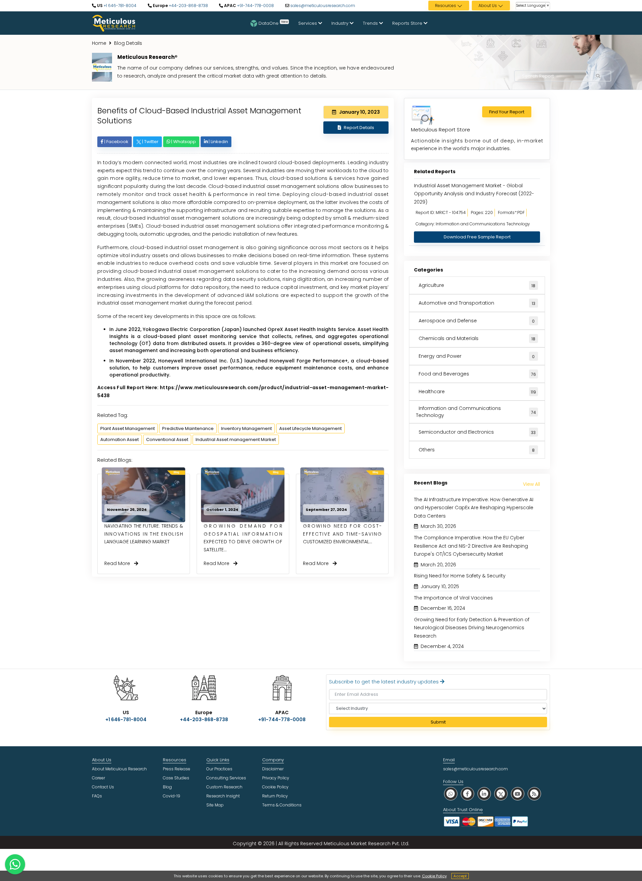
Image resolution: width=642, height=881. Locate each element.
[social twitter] (501, 793)
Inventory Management (246, 428)
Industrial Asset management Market (236, 439)
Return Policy (275, 796)
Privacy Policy (275, 778)
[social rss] (534, 793)
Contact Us (103, 787)
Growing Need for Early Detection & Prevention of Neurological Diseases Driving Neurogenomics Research (471, 627)
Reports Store (408, 23)
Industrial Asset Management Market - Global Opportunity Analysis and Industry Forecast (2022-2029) (474, 193)
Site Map (215, 805)
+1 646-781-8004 (119, 5)
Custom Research (224, 787)
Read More (119, 563)
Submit (438, 722)
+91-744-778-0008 (255, 5)
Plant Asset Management (127, 428)
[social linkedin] (484, 793)
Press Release (176, 769)
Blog (167, 787)
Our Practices (219, 769)
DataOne (273, 22)
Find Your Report (506, 112)
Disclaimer (273, 769)
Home (99, 43)
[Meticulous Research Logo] (113, 22)
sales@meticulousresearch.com (322, 5)
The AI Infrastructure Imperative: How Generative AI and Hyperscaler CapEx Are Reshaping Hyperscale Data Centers (473, 507)
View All (531, 484)
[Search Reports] (598, 76)
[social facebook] (467, 793)
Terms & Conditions (282, 805)
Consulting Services (226, 778)
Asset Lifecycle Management (310, 428)
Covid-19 (171, 796)
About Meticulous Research (119, 769)
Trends (371, 23)
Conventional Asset (167, 439)
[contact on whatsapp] (15, 864)
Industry (340, 23)
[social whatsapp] (450, 793)
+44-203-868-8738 (188, 5)
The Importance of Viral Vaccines (453, 597)
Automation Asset (119, 439)
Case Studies (176, 778)
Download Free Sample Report (477, 237)
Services (308, 23)
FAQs (97, 796)
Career (98, 778)
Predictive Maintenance (188, 428)
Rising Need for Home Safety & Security (460, 575)
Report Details (359, 127)
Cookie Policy (434, 876)
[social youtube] (517, 793)
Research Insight (223, 796)
